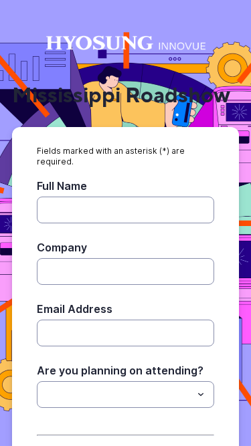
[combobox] (125, 394)
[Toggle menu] (200, 394)
